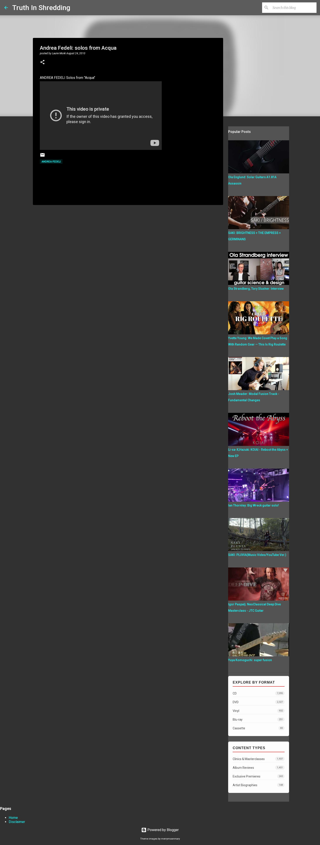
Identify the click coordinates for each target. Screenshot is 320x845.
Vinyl (258, 711)
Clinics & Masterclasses (258, 759)
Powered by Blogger (163, 830)
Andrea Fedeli (51, 161)
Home (13, 818)
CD (258, 693)
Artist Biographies (258, 785)
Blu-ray (258, 719)
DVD (258, 702)
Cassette (258, 728)
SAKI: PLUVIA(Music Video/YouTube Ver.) (257, 555)
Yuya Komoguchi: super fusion (250, 660)
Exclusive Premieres (258, 776)
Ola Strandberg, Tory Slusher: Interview (256, 288)
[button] (42, 62)
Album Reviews (258, 767)
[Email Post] (42, 156)
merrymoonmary (170, 838)
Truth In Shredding (41, 7)
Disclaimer (17, 822)
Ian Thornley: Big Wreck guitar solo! (253, 505)
